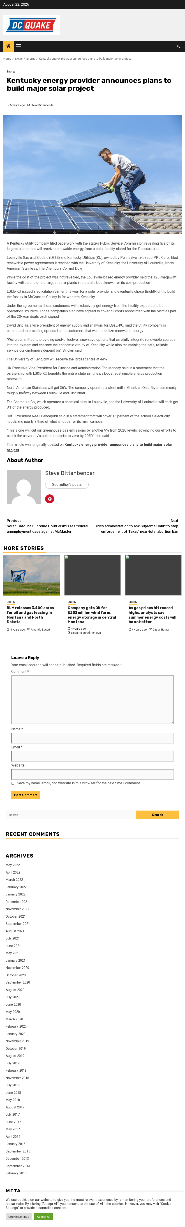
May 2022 (13, 865)
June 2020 (13, 1005)
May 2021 (13, 953)
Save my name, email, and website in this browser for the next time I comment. (79, 783)
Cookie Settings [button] (18, 1216)
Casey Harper (161, 629)
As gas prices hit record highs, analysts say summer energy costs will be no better (152, 615)
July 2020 (13, 997)
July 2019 (13, 1063)
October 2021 (16, 916)
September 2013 (18, 1166)
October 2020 (16, 975)
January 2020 (15, 1034)
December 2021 (17, 902)
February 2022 (16, 887)
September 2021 (18, 924)
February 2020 (16, 1026)
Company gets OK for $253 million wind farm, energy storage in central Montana (92, 615)
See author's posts (67, 484)
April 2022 (13, 872)
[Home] (8, 46)
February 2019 (16, 1070)
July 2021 (13, 938)
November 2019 (17, 1041)
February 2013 (16, 1173)
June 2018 (13, 1093)
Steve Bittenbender (42, 105)
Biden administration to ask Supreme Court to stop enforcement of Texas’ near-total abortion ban (136, 526)
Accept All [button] (43, 1216)
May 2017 (13, 1129)
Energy (11, 71)
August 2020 (15, 990)
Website (18, 765)
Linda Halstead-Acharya (86, 632)
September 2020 (18, 982)
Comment (20, 671)
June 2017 (13, 1122)
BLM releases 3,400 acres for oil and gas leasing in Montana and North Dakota (30, 615)
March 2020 (14, 1019)
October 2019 (16, 1049)
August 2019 (15, 1056)
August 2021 (15, 931)
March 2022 (14, 880)
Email (16, 747)
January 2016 (15, 1144)
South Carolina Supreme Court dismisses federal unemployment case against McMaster (47, 526)
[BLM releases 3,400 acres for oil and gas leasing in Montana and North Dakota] (31, 575)
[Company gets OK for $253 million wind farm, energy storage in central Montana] (92, 575)
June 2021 (13, 946)
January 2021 (15, 960)
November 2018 (17, 1078)
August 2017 (15, 1107)
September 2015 (18, 1151)
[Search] (178, 46)
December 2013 (17, 1159)
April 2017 (13, 1137)
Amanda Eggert (40, 629)
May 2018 (13, 1100)
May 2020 (13, 1012)
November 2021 (17, 909)
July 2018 (13, 1085)
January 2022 (15, 894)
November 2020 (17, 968)
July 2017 (13, 1114)
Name (17, 729)
